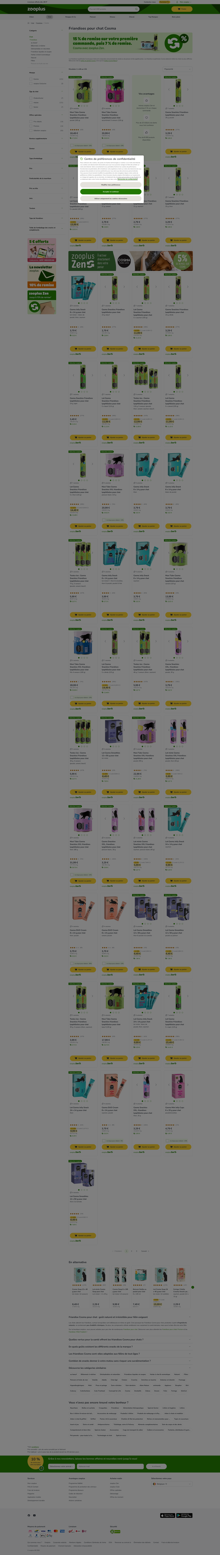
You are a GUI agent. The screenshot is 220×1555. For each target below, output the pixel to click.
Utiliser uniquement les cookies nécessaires (110, 198)
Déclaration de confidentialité (127, 179)
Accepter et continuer (111, 192)
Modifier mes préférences (110, 185)
